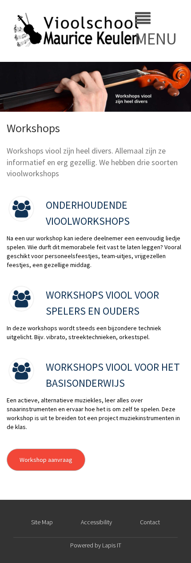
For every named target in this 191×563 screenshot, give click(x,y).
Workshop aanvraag (46, 460)
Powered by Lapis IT (95, 545)
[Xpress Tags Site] (70, 30)
